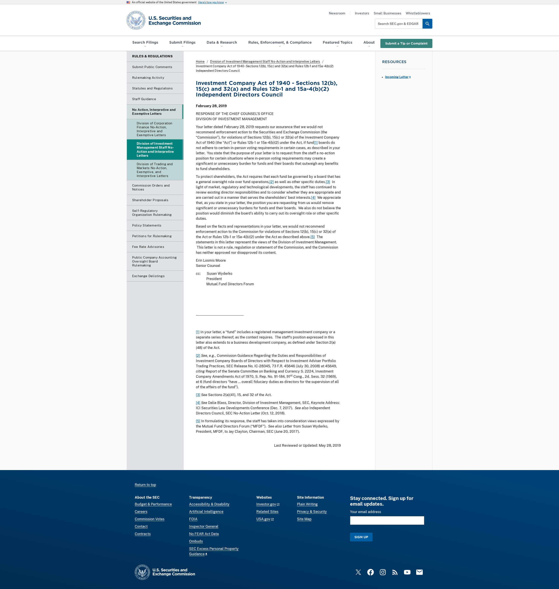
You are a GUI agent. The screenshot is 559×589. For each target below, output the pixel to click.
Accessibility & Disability (209, 504)
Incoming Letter (397, 77)
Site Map (304, 519)
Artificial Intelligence (206, 512)
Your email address (365, 512)
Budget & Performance (153, 504)
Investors (362, 13)
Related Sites (267, 512)
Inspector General (203, 526)
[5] (313, 237)
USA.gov (263, 519)
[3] (328, 182)
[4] (313, 198)
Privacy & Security (312, 512)
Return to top (145, 485)
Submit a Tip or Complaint (406, 43)
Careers (141, 512)
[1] (316, 143)
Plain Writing (307, 504)
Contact (141, 526)
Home (200, 61)
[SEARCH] (427, 24)
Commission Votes (149, 519)
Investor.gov (266, 504)
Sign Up (361, 537)
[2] (271, 182)
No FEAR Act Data (204, 534)
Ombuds (196, 541)
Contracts (143, 534)
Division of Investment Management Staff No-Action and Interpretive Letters (265, 61)
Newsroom (337, 13)
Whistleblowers (418, 13)
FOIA (193, 519)
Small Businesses (387, 13)
